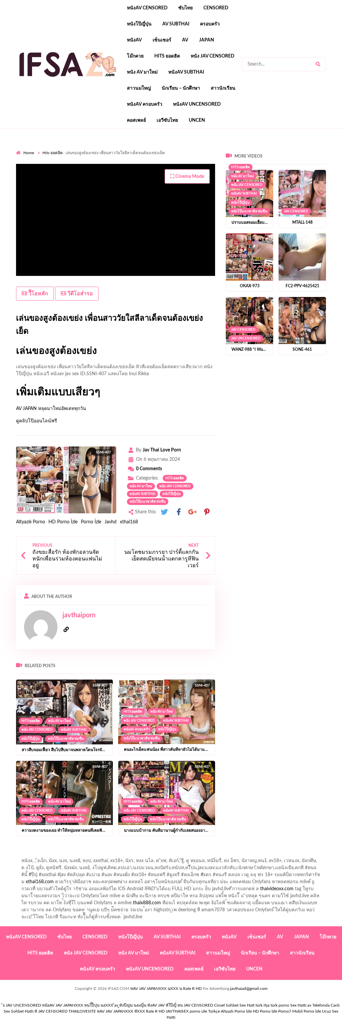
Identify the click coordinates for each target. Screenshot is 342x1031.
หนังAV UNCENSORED (197, 104)
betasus (234, 190)
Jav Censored (296, 211)
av (185, 40)
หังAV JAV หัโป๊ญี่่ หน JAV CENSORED (180, 1005)
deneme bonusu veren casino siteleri (171, 176)
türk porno (280, 1005)
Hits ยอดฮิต (167, 56)
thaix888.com (147, 903)
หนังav (134, 40)
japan (206, 40)
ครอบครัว (210, 24)
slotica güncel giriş (193, 148)
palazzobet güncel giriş (290, 148)
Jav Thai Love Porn (162, 450)
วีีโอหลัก (37, 293)
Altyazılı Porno (30, 522)
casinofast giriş (61, 197)
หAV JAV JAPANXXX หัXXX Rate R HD (131, 1011)
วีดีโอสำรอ (79, 293)
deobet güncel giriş (235, 162)
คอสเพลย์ (136, 120)
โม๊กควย (135, 56)
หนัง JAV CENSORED (212, 56)
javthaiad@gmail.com (249, 989)
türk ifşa (262, 1005)
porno (22, 148)
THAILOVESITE (82, 1011)
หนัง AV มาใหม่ (142, 72)
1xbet (185, 190)
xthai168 (129, 522)
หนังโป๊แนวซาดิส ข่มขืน (148, 501)
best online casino (52, 190)
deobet (140, 169)
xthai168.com (40, 882)
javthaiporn (79, 615)
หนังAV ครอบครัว (144, 104)
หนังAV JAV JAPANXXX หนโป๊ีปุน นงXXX (77, 1005)
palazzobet (65, 169)
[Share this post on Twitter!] (164, 512)
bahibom (321, 155)
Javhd (111, 522)
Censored (215, 8)
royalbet (41, 169)
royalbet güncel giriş (99, 148)
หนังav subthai (186, 72)
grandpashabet (109, 155)
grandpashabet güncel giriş (156, 155)
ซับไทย (185, 8)
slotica (159, 169)
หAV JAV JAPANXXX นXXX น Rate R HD (166, 989)
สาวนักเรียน (223, 88)
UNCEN (197, 120)
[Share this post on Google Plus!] (192, 512)
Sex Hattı (298, 1005)
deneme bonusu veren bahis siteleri (262, 183)
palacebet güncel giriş (240, 148)
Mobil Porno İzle (306, 1011)
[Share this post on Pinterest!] (206, 512)
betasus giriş (208, 190)
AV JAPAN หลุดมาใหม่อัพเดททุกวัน (51, 408)
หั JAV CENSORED (50, 1011)
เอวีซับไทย (167, 120)
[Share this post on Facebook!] (178, 512)
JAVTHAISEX (177, 1011)
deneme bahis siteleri (235, 176)
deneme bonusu (101, 183)
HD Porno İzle (62, 522)
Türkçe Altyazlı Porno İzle (230, 1011)
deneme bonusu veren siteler (99, 176)
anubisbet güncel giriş (66, 155)
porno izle (40, 148)
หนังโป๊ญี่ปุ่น (139, 24)
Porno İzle (91, 522)
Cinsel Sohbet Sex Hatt (234, 1005)
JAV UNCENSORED (246, 338)
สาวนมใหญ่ (139, 88)
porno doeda (64, 148)
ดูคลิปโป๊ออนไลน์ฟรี (36, 421)
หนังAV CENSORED (147, 8)
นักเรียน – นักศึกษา (181, 88)
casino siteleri (275, 176)
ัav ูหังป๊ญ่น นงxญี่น (130, 1005)
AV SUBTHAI (175, 24)
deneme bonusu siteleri (318, 176)
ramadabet (53, 176)
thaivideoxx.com (277, 889)
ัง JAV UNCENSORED (22, 1005)
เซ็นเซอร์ (162, 40)
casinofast (296, 155)
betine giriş (27, 162)
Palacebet (270, 155)
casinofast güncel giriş (147, 148)
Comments (149, 469)
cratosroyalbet (327, 190)
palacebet (151, 162)
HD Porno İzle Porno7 (272, 1011)
